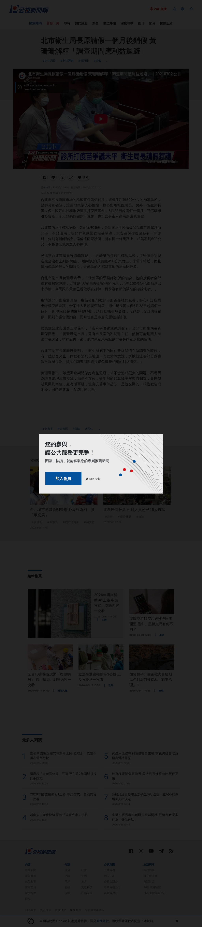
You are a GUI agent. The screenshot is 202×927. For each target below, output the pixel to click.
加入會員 (63, 478)
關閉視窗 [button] (94, 478)
